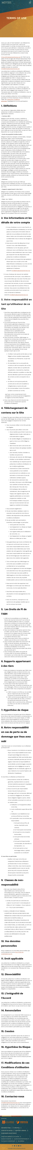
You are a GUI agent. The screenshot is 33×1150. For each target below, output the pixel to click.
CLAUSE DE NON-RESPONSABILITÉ (21, 1138)
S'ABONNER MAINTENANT (9, 1133)
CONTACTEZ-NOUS (7, 1130)
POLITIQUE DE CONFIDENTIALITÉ (8, 1141)
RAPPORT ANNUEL (20, 1130)
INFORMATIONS (6, 1128)
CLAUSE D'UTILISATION (6, 1138)
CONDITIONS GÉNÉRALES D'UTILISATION (10, 1136)
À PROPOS (16, 1128)
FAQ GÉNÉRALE (21, 1141)
